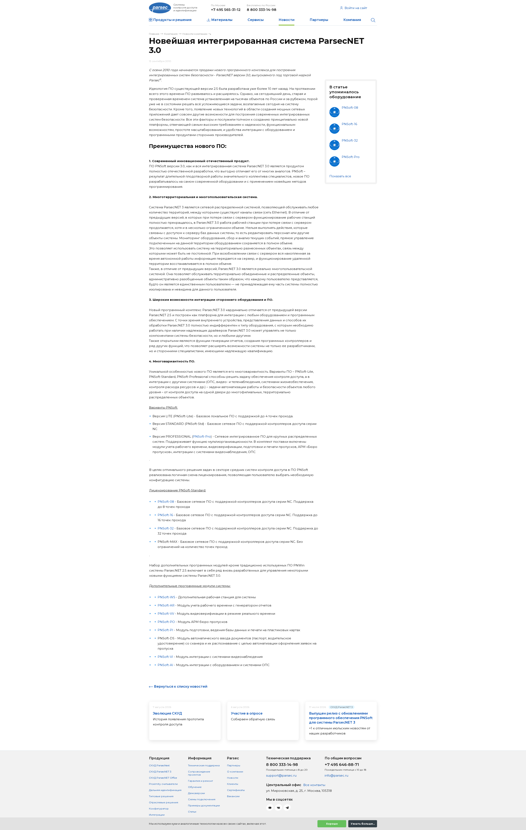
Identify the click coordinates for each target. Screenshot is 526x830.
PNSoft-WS (166, 597)
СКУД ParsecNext (159, 765)
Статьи (192, 811)
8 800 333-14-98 (261, 10)
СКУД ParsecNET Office (163, 777)
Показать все (340, 176)
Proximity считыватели (163, 783)
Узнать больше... (363, 823)
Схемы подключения (201, 799)
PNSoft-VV (166, 614)
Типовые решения (161, 796)
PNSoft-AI (165, 665)
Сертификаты (236, 790)
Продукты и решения (172, 20)
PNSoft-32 (166, 528)
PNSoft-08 (166, 502)
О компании (235, 771)
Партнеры (319, 20)
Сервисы (256, 20)
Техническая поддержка (204, 765)
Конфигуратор (159, 808)
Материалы (221, 20)
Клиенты (232, 783)
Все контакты (314, 785)
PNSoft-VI (165, 657)
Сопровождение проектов (199, 773)
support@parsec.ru (281, 775)
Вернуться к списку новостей (180, 686)
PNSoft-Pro (202, 436)
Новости (286, 20)
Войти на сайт (356, 8)
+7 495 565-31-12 (226, 10)
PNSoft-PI (165, 630)
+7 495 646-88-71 (342, 764)
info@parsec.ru (336, 775)
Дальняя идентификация (165, 790)
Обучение (195, 786)
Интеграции (157, 814)
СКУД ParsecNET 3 (341, 707)
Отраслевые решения (163, 802)
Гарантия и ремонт (200, 780)
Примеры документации (204, 805)
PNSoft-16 (165, 515)
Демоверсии (196, 793)
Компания (352, 20)
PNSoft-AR (166, 605)
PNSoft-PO (166, 622)
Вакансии (233, 796)
